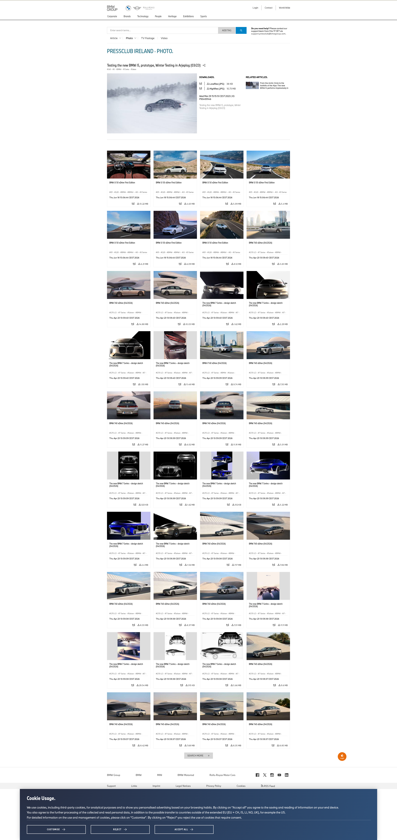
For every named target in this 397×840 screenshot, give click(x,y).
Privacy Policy (213, 785)
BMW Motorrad (186, 775)
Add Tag (226, 30)
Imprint (156, 785)
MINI (159, 775)
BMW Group (113, 775)
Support (111, 785)
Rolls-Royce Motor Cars (222, 775)
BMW (139, 775)
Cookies (241, 785)
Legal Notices (183, 785)
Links (134, 785)
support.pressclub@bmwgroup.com (268, 33)
